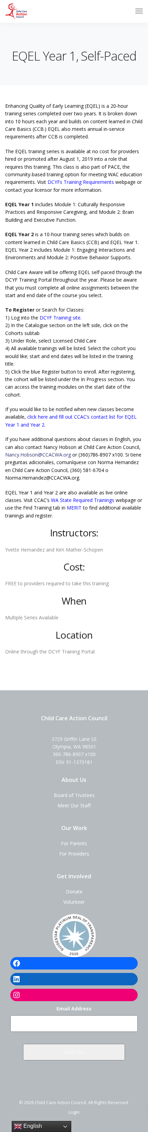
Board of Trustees (74, 795)
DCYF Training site (60, 317)
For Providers (74, 853)
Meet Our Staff (74, 805)
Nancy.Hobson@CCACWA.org (38, 454)
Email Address (74, 1008)
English (32, 1126)
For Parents (74, 843)
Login (74, 1112)
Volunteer (74, 902)
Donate (74, 891)
